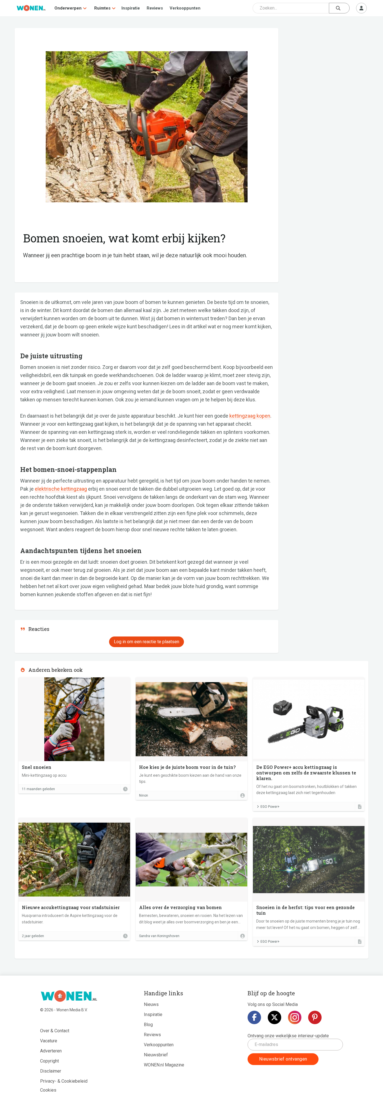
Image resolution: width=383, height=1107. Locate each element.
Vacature (48, 1040)
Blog (148, 1024)
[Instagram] (294, 1017)
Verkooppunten (185, 8)
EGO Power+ (270, 807)
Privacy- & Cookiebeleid (63, 1081)
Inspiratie (130, 8)
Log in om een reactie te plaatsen (146, 641)
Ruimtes (102, 8)
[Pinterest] (315, 1017)
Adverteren (51, 1051)
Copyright (49, 1061)
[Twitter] (274, 1017)
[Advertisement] (326, 69)
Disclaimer (50, 1071)
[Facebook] (254, 1017)
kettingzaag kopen (249, 416)
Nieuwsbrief (156, 1054)
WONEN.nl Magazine (164, 1065)
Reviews (155, 8)
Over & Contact (54, 1030)
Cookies (48, 1090)
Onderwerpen (68, 8)
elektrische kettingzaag (61, 489)
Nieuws (151, 1004)
